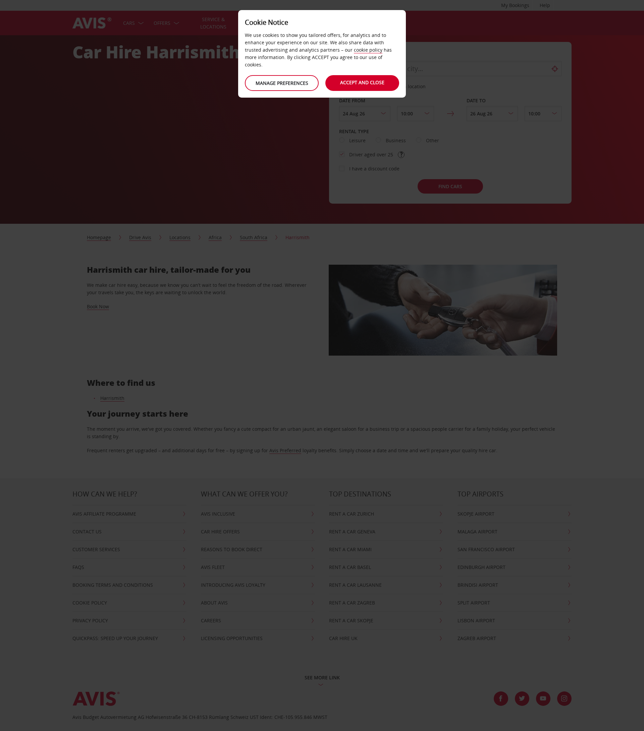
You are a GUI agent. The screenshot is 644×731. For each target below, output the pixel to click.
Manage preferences (282, 83)
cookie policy (368, 50)
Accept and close (362, 82)
